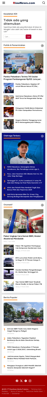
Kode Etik (5, 393)
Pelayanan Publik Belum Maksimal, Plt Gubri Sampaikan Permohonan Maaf (29, 109)
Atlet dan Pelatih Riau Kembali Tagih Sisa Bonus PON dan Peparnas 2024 (23, 189)
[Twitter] (21, 380)
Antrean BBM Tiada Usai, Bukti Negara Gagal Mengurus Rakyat (22, 330)
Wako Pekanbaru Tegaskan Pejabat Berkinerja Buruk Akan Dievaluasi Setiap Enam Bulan (23, 339)
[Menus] (4, 3)
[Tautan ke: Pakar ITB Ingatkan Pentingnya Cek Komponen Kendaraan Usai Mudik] (9, 249)
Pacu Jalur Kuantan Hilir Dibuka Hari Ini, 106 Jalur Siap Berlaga (24, 175)
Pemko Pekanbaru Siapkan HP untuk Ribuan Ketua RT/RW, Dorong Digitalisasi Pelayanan (28, 85)
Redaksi (5, 391)
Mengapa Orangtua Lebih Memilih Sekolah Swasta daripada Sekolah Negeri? (24, 367)
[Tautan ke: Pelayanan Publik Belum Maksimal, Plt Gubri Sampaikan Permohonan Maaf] (9, 112)
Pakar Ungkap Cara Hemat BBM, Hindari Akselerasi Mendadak (22, 237)
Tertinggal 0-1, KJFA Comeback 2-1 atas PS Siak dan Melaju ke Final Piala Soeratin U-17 (24, 182)
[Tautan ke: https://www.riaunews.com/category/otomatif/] (42, 205)
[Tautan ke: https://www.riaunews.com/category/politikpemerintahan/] (42, 45)
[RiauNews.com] (24, 3)
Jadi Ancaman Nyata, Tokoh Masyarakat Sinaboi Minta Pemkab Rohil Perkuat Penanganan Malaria (23, 357)
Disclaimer (16, 393)
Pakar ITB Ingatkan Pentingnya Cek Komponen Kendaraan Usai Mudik (28, 247)
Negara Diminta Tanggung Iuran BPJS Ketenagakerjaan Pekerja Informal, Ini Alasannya (28, 121)
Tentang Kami (36, 389)
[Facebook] (17, 380)
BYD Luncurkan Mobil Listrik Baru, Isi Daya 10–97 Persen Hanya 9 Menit (29, 259)
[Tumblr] (25, 380)
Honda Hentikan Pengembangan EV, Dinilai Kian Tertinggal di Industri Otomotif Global (29, 271)
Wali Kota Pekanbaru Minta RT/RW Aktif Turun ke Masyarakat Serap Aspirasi (29, 97)
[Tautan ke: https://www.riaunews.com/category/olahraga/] (42, 136)
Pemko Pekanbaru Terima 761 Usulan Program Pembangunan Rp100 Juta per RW (22, 78)
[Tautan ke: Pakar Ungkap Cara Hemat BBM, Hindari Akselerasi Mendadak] (23, 221)
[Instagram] (30, 380)
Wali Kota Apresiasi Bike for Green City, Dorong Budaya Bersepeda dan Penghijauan (25, 195)
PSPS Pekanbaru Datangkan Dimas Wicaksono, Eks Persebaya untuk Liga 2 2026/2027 (23, 168)
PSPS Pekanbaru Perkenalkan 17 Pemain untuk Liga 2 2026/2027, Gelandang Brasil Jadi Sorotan (23, 348)
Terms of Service (17, 391)
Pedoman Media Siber (34, 391)
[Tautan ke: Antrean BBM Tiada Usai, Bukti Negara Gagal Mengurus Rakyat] (23, 314)
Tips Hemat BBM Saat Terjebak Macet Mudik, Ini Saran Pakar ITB (29, 283)
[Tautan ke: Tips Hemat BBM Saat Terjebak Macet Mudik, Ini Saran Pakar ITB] (9, 286)
